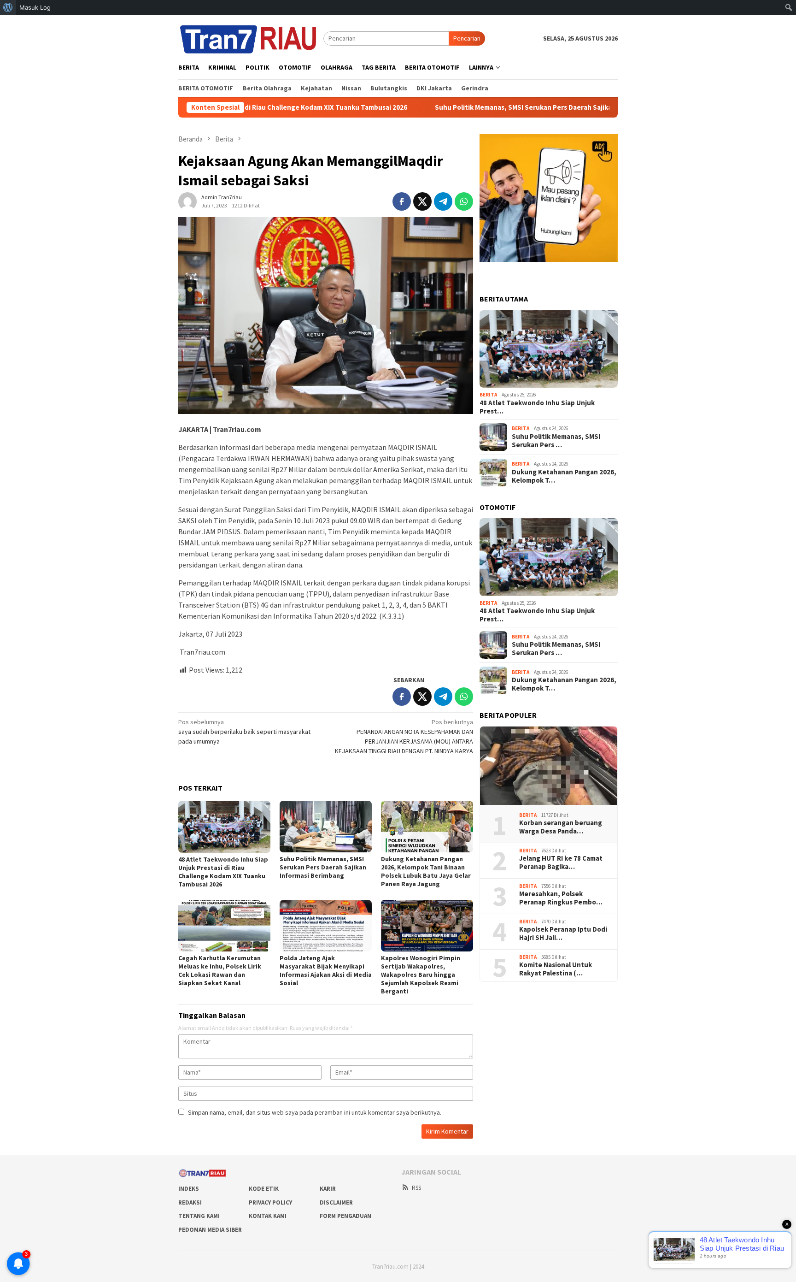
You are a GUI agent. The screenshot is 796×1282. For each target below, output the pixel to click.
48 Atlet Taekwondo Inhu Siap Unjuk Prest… (537, 407)
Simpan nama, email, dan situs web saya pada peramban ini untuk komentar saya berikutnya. (314, 1112)
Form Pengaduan (345, 1216)
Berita (488, 394)
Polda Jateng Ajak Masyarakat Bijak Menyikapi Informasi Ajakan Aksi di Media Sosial (326, 970)
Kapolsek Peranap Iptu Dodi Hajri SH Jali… (563, 933)
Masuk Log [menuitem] (35, 7)
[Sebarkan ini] (401, 201)
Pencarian (466, 38)
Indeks (188, 1189)
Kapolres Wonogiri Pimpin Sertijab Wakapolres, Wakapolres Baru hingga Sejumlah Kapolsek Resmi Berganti (420, 974)
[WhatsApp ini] (464, 201)
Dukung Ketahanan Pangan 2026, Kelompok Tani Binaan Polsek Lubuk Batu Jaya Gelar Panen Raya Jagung (426, 871)
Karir (328, 1189)
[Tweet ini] (422, 201)
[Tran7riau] (250, 38)
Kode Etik (264, 1189)
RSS (416, 1188)
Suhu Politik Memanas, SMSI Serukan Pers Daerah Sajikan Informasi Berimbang (493, 107)
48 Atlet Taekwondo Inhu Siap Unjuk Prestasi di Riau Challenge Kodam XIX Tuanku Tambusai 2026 (223, 871)
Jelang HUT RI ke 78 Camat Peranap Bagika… (561, 862)
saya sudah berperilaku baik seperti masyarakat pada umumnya (244, 731)
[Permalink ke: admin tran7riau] (187, 201)
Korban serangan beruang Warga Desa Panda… (560, 827)
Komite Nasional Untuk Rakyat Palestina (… (555, 969)
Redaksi (190, 1202)
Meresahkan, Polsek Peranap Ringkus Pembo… (561, 898)
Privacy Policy (270, 1202)
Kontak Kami (268, 1216)
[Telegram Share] (443, 201)
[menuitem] (8, 7)
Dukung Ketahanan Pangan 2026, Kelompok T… (564, 476)
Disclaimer (336, 1202)
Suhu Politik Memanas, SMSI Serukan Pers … (556, 440)
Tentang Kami (199, 1216)
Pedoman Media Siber (210, 1230)
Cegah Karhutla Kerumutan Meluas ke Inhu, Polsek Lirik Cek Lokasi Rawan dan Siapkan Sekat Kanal (219, 970)
